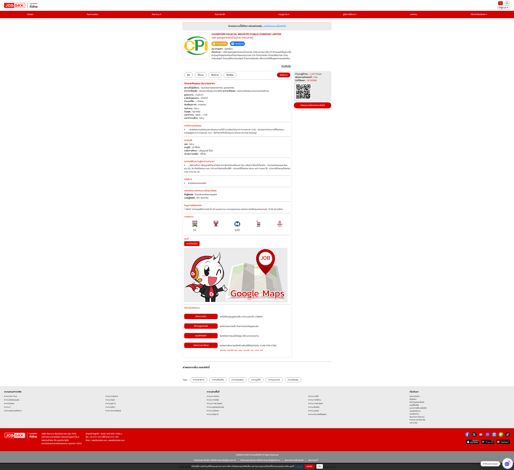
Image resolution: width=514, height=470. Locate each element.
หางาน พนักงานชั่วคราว (12, 410)
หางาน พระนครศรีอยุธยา (317, 414)
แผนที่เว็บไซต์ (414, 405)
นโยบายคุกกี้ (313, 460)
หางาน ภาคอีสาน (314, 399)
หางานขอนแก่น (237, 380)
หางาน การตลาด (111, 396)
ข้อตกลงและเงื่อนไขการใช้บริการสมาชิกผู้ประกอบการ (215, 460)
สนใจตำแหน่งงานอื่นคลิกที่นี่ (275, 26)
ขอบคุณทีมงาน (415, 410)
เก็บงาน (201, 75)
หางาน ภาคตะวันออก (214, 403)
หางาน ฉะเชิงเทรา (213, 410)
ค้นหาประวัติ (220, 14)
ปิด (319, 466)
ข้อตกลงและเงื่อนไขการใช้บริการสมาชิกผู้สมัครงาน (260, 460)
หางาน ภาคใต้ (313, 396)
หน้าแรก (30, 14)
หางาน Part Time (10, 396)
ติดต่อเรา (413, 399)
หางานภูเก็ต (256, 380)
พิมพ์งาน (215, 75)
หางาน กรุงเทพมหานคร (215, 407)
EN (507, 3)
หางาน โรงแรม (9, 403)
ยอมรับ (309, 466)
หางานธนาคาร (274, 380)
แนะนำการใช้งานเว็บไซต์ (418, 408)
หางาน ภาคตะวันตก (315, 403)
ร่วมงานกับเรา (415, 396)
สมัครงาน (284, 75)
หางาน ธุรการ (110, 403)
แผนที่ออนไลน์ (191, 243)
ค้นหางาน (156, 14)
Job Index (414, 422)
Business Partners (417, 416)
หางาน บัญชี (109, 399)
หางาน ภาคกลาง (213, 396)
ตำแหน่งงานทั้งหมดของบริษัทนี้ (313, 105)
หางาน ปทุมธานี (212, 414)
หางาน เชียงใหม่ (313, 407)
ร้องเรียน (230, 75)
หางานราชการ (198, 380)
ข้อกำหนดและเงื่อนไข (417, 402)
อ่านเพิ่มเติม (298, 466)
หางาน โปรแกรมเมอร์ (11, 399)
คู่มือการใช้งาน (349, 14)
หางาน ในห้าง (110, 407)
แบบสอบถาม (414, 413)
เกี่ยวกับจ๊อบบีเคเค (478, 14)
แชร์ (188, 75)
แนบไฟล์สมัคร (201, 335)
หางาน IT (7, 407)
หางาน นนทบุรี (313, 410)
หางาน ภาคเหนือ (213, 399)
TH (500, 3)
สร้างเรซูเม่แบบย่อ (201, 326)
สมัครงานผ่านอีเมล (201, 345)
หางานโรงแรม (293, 380)
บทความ (413, 14)
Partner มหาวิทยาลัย (417, 419)
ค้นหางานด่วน (92, 14)
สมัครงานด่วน (201, 316)
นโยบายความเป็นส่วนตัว (294, 460)
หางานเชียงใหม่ (218, 380)
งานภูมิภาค (283, 14)
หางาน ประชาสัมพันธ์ (113, 410)
